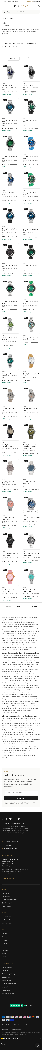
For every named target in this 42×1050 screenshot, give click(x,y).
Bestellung (5, 937)
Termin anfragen (7, 878)
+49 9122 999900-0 (11, 842)
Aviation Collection (26, 692)
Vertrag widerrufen (16, 1029)
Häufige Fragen (7, 967)
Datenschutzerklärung (9, 803)
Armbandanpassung (8, 974)
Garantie (4, 957)
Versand (4, 947)
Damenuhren (6, 896)
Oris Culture (22, 694)
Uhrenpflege (6, 990)
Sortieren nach (11, 55)
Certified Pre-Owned (8, 903)
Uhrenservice (6, 977)
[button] (39, 6)
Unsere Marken (6, 906)
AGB (14, 1024)
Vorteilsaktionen (7, 980)
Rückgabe (5, 953)
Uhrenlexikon (6, 987)
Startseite (5, 18)
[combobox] (21, 12)
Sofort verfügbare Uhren (9, 900)
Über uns (5, 970)
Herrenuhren (6, 893)
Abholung (5, 950)
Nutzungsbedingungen (22, 803)
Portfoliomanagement (8, 993)
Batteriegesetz (5, 1029)
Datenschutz (21, 1024)
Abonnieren (21, 798)
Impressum (29, 1024)
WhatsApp (7, 845)
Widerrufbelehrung (6, 1024)
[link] (8, 607)
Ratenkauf (5, 943)
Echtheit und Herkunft (9, 984)
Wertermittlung (6, 923)
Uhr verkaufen (6, 917)
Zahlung (4, 940)
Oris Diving (28, 703)
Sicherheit (5, 933)
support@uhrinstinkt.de (11, 848)
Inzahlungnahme (7, 920)
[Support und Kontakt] (37, 1045)
